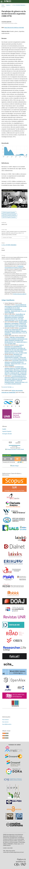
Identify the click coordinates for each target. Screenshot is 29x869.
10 (10, 387)
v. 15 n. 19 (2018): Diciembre (18, 5)
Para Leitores (5, 719)
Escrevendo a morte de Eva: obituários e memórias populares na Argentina (16, 362)
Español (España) (6, 431)
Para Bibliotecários (6, 724)
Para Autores (5, 722)
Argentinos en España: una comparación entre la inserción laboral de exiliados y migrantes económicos (16, 330)
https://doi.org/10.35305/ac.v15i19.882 (14, 27)
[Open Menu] (1, 1)
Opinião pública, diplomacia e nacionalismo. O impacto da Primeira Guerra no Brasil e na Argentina (16, 323)
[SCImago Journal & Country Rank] (14, 449)
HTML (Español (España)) (10, 214)
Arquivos (8, 5)
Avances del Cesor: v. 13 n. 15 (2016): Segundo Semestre (16, 382)
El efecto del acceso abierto (19, 294)
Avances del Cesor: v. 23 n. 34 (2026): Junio (16, 352)
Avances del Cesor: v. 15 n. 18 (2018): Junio (16, 320)
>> (13, 387)
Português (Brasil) (7, 433)
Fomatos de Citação (7, 237)
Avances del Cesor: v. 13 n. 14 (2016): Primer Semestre (15, 358)
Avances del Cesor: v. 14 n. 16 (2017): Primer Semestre (15, 373)
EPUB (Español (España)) (10, 217)
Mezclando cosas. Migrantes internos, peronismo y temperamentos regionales (13, 356)
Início (3, 5)
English (4, 429)
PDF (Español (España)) (9, 212)
